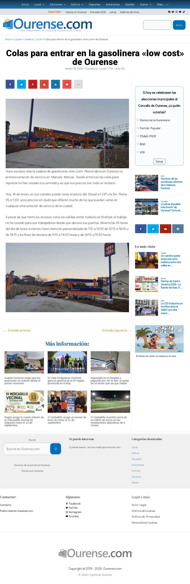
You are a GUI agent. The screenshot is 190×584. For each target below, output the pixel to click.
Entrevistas (138, 465)
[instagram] (176, 12)
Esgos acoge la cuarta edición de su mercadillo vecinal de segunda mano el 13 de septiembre (24, 421)
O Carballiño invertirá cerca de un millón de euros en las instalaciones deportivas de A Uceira (109, 421)
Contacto (5, 505)
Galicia (135, 453)
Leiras (113, 12)
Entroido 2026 (98, 12)
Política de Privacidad (146, 516)
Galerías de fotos (129, 12)
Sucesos (136, 476)
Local (134, 447)
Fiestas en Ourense (76, 12)
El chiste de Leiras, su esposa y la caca (156, 356)
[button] (42, 4)
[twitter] (173, 12)
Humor (135, 482)
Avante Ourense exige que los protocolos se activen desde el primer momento (22, 381)
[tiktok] (184, 12)
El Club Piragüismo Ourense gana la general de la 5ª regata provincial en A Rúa (66, 381)
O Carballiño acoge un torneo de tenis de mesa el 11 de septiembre (67, 420)
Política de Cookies (143, 511)
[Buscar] (55, 448)
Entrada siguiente (116, 330)
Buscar (179, 25)
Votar (159, 161)
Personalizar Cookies (144, 522)
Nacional (136, 459)
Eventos (136, 470)
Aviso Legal (139, 505)
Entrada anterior (17, 330)
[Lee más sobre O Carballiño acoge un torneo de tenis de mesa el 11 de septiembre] (67, 401)
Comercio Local (96, 68)
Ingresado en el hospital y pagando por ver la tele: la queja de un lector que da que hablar (110, 381)
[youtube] (180, 12)
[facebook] (169, 12)
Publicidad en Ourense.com (16, 511)
